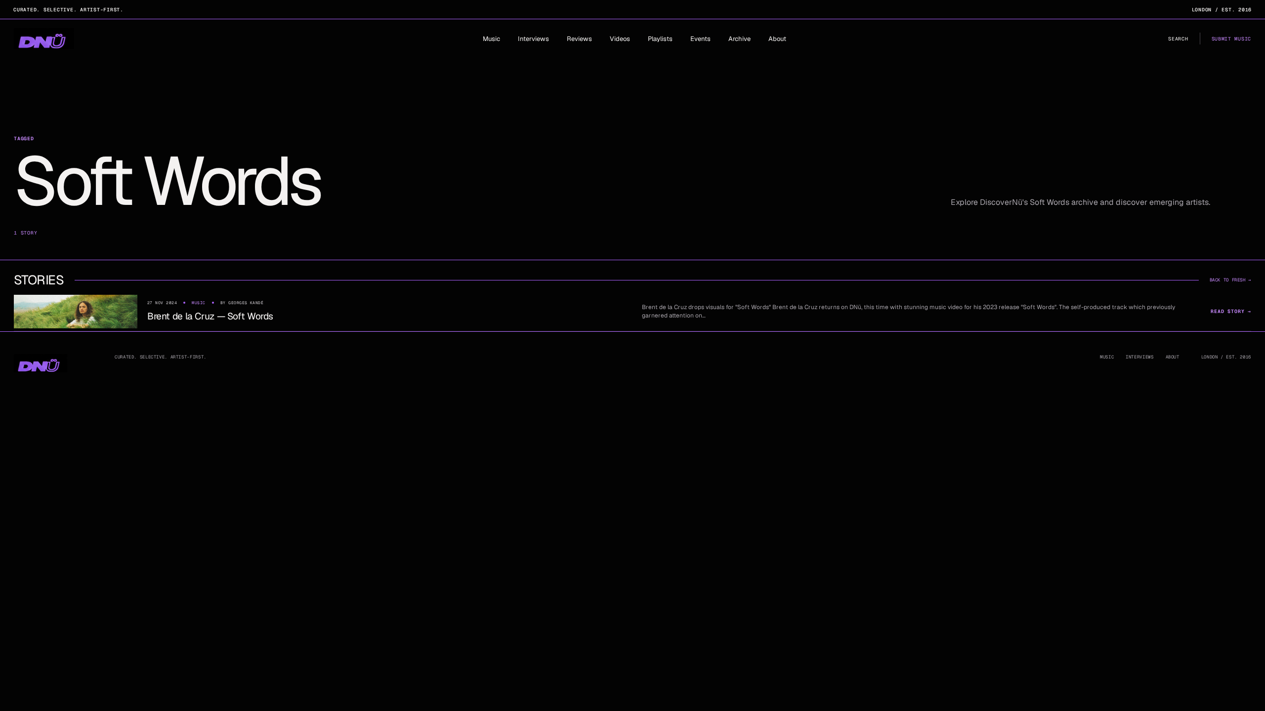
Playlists (660, 39)
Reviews (579, 39)
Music (491, 39)
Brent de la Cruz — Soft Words (210, 316)
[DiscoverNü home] (44, 38)
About (777, 39)
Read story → (1231, 311)
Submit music (1231, 39)
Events (700, 39)
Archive (739, 39)
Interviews (533, 39)
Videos (620, 39)
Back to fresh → (1230, 280)
